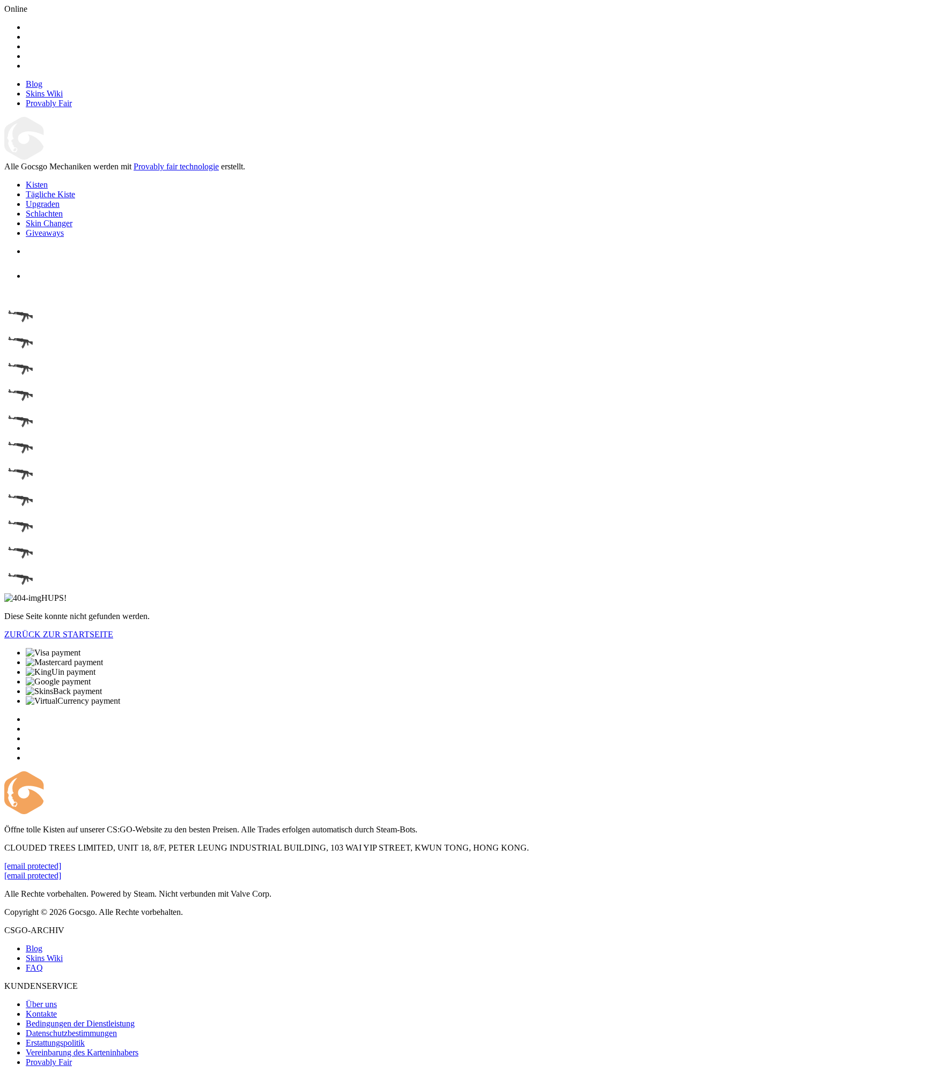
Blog (34, 948)
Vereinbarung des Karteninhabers (82, 1052)
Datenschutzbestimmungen (71, 1033)
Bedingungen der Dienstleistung (80, 1023)
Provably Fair (49, 1062)
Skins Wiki (44, 958)
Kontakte (41, 1013)
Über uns (41, 1004)
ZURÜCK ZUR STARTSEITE (58, 634)
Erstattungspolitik (55, 1042)
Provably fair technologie (176, 166)
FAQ (34, 967)
